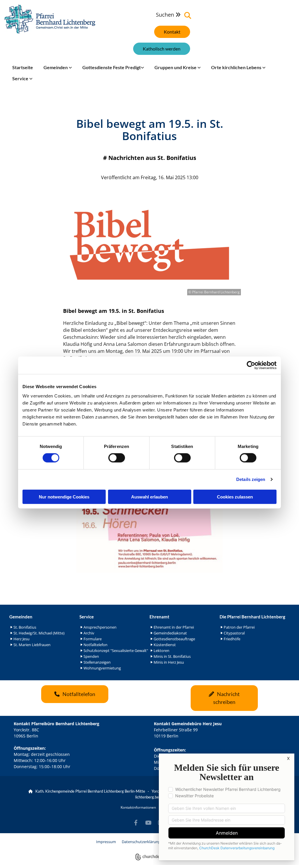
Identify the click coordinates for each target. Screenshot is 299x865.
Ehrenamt (159, 616)
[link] (57, 67)
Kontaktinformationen (138, 807)
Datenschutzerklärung (141, 841)
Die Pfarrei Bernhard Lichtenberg (252, 616)
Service (20, 78)
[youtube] (148, 822)
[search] (187, 15)
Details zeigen (250, 479)
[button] (172, 32)
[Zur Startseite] (49, 19)
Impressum (106, 841)
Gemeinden (56, 67)
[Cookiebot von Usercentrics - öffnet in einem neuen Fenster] (251, 365)
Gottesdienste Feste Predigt (111, 67)
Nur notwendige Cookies (64, 496)
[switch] (116, 458)
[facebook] (135, 822)
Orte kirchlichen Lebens (236, 67)
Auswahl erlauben (149, 496)
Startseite (22, 67)
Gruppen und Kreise (175, 67)
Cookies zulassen (235, 496)
